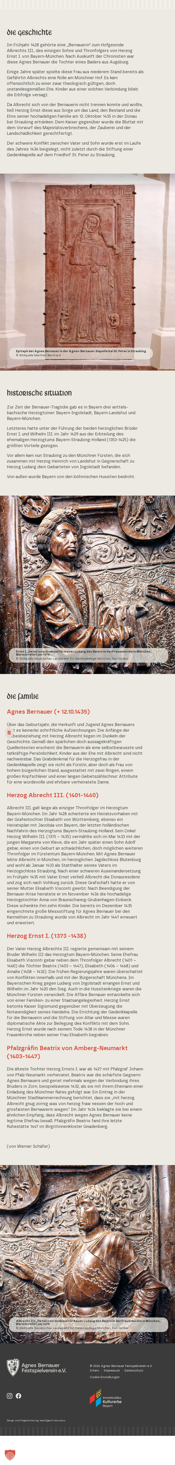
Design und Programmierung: (23, 1420)
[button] (10, 1455)
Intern (94, 1370)
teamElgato (46, 1420)
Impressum (112, 1370)
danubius (59, 1420)
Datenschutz (133, 1370)
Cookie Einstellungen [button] (105, 1377)
